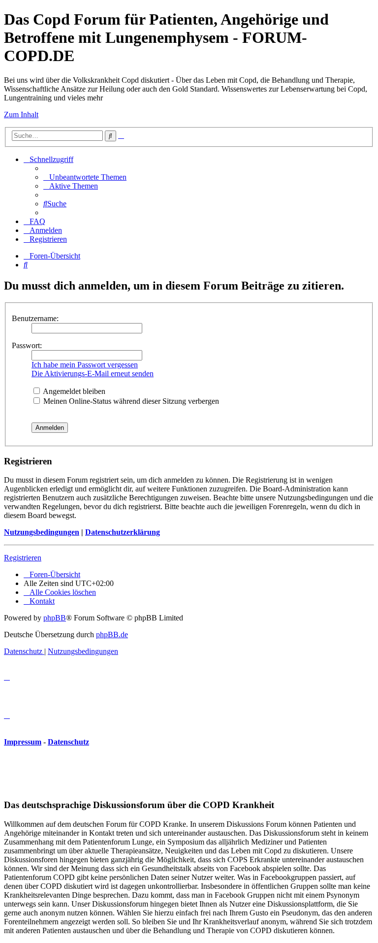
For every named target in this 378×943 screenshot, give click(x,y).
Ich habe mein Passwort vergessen (85, 364)
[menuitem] (84, 177)
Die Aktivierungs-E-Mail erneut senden (93, 373)
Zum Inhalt (21, 114)
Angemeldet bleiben (73, 391)
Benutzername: (35, 318)
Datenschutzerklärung (122, 532)
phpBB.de (112, 634)
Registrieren (22, 557)
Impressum (22, 742)
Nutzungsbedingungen (41, 532)
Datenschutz (68, 742)
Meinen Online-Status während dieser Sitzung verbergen (130, 401)
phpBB (54, 618)
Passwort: (27, 345)
